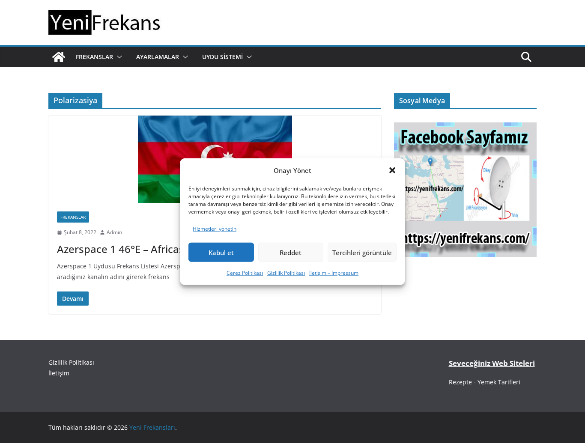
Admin (114, 232)
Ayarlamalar (157, 57)
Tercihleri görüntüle (362, 252)
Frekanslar (94, 57)
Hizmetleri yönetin (214, 228)
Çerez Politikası (245, 273)
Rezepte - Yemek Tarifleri (484, 382)
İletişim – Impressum (333, 273)
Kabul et (221, 252)
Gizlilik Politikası (286, 273)
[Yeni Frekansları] (58, 57)
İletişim (58, 373)
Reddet (290, 252)
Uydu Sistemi (222, 57)
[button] (392, 170)
